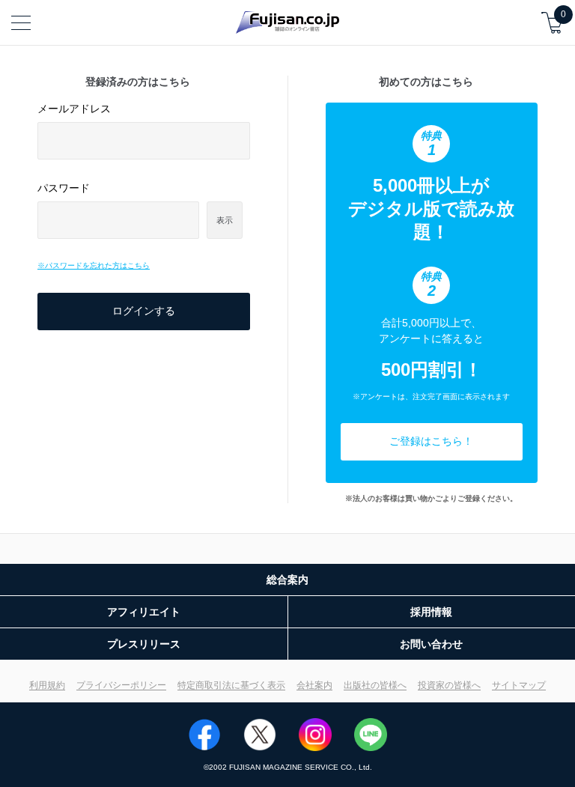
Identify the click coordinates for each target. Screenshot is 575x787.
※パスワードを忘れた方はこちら (93, 265)
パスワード (63, 188)
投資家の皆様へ (449, 685)
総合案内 (287, 580)
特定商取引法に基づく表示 (231, 685)
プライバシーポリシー (121, 685)
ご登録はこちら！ (431, 441)
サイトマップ (519, 685)
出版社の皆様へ (375, 685)
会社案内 (314, 685)
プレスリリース (143, 644)
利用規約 (47, 685)
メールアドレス (74, 109)
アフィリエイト (143, 612)
